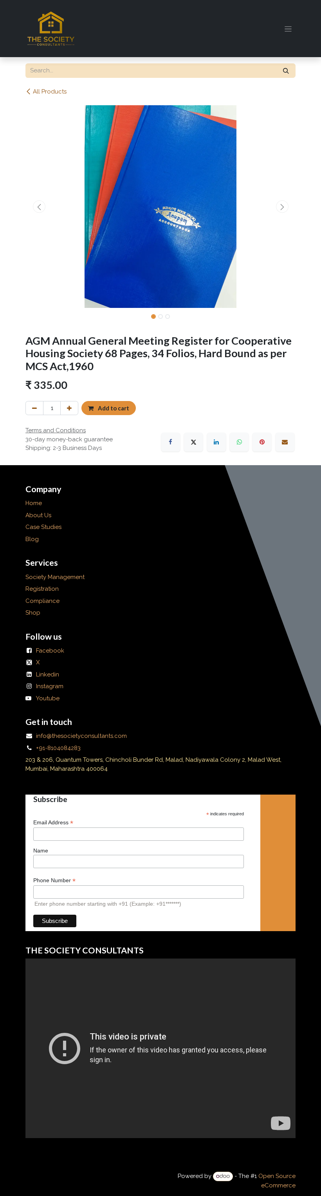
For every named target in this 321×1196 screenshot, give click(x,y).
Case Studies (43, 527)
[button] (38, 206)
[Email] (285, 442)
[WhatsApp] (239, 442)
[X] (193, 442)
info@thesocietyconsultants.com (81, 735)
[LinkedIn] (216, 442)
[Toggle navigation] (288, 28)
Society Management (55, 577)
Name (40, 850)
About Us (39, 515)
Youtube (48, 698)
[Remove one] (34, 408)
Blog (32, 539)
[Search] (286, 70)
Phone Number (54, 880)
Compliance (42, 600)
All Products (50, 91)
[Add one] (69, 408)
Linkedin (47, 674)
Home (33, 503)
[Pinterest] (261, 442)
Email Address (53, 822)
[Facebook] (170, 442)
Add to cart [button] (113, 408)
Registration (42, 588)
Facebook (50, 650)
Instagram (49, 686)
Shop (32, 612)
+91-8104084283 (58, 748)
